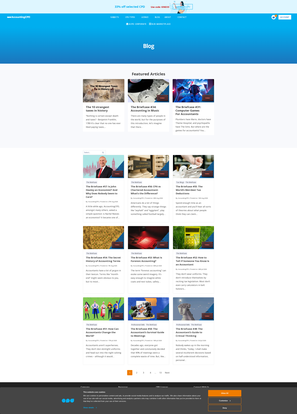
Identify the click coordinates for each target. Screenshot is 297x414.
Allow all (224, 393)
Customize (223, 401)
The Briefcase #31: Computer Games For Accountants (188, 110)
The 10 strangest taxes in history (97, 108)
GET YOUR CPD (182, 6)
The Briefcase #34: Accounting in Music (145, 108)
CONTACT (182, 17)
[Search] (103, 152)
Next (167, 372)
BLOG (157, 17)
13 (160, 372)
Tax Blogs (180, 182)
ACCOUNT (284, 17)
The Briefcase (91, 182)
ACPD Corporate (138, 24)
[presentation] (103, 90)
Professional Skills (138, 325)
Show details (88, 408)
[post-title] (103, 166)
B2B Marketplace (161, 24)
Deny (225, 408)
